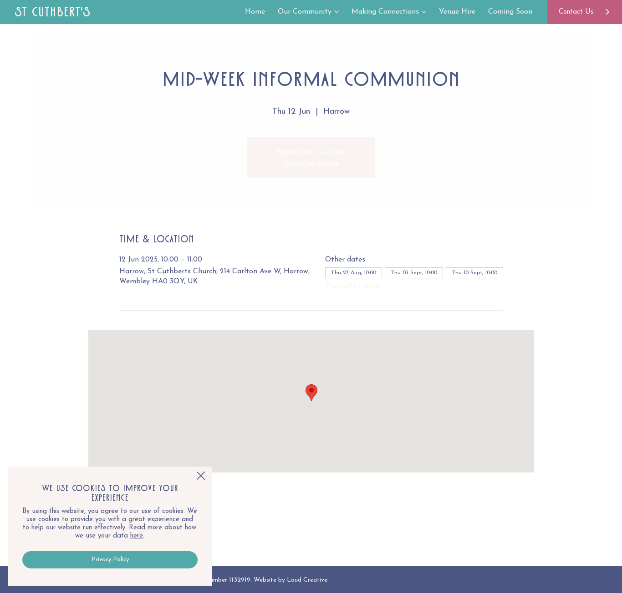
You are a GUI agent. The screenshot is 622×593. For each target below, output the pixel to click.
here (136, 536)
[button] (201, 476)
